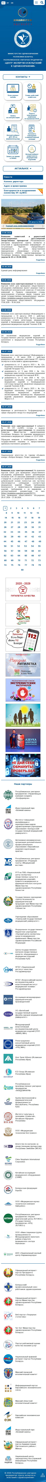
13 (38, 513)
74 (5, 565)
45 (12, 541)
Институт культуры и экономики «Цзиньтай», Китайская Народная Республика (25, 1117)
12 (31, 513)
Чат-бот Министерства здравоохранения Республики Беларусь (28, 1330)
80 (22, 570)
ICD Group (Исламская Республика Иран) (24, 1072)
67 (39, 555)
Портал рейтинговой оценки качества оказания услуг (27, 1344)
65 (26, 555)
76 (19, 565)
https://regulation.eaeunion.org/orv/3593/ (18, 298)
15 (12, 517)
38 (5, 536)
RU (3, 3)
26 (5, 527)
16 (19, 517)
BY (8, 3)
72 (32, 560)
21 (12, 522)
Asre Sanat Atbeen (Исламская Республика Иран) (28, 1058)
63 (12, 555)
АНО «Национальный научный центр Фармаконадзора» (28, 1254)
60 (32, 551)
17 (26, 517)
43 (39, 536)
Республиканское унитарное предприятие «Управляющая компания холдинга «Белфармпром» (28, 795)
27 (12, 527)
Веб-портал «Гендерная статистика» (25, 1315)
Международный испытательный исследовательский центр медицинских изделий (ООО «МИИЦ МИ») (27, 1029)
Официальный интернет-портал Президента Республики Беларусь (26, 1272)
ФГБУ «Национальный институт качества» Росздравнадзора (25, 969)
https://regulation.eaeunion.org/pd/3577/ (18, 493)
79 (39, 565)
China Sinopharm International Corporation (27, 1160)
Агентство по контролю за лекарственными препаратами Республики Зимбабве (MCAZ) (28, 1146)
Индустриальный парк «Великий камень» (24, 809)
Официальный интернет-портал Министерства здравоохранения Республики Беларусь (28, 1301)
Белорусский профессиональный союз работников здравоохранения (28, 1287)
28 (19, 527)
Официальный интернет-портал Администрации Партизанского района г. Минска (26, 1445)
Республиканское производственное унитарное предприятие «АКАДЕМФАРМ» (28, 1087)
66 (32, 555)
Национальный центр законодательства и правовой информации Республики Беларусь (28, 1459)
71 (26, 560)
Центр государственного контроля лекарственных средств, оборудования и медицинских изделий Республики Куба (26, 954)
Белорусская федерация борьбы (26, 1189)
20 (5, 522)
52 (18, 546)
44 (5, 541)
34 (19, 532)
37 (40, 532)
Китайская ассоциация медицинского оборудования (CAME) (27, 1175)
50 (5, 546)
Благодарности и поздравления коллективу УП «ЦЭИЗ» (20, 191)
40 (19, 536)
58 (19, 551)
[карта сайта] (43, 1476)
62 (5, 555)
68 (5, 560)
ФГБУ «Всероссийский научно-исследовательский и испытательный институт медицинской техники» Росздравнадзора (28, 984)
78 (32, 565)
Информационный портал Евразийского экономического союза (28, 1387)
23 (25, 522)
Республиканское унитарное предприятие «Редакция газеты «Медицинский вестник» (27, 862)
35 (26, 532)
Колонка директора (13, 181)
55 (39, 546)
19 (39, 517)
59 (26, 551)
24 (32, 522)
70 (19, 560)
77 (26, 565)
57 (12, 551)
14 (6, 517)
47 (26, 541)
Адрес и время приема (15, 186)
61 (39, 551)
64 (19, 555)
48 (33, 541)
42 (32, 536)
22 (18, 522)
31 (39, 527)
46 (19, 541)
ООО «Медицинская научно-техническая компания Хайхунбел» (27, 1203)
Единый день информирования (20, 226)
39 (12, 536)
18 (32, 517)
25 (39, 522)
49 (40, 541)
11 (25, 513)
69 (12, 560)
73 (39, 560)
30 (32, 527)
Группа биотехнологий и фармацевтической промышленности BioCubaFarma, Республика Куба (27, 1102)
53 (25, 546)
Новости (8, 177)
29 (26, 527)
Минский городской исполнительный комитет (26, 1373)
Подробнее (40, 260)
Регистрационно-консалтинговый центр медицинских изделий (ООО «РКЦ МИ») (27, 1044)
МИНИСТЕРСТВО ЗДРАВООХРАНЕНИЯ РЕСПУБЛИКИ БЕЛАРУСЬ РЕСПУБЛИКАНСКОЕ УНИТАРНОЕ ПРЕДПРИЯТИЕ (23, 60)
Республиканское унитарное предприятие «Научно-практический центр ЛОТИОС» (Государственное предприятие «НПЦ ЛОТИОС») (28, 1220)
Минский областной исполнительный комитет (26, 1402)
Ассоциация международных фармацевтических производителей (27, 999)
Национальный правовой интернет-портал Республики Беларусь (28, 1359)
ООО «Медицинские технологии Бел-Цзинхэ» (26, 1131)
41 (26, 536)
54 (32, 546)
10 (18, 513)
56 (5, 551)
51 (12, 546)
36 (33, 532)
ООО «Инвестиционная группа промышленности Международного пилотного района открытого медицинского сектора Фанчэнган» (28, 1238)
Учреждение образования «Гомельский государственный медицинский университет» (28, 919)
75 (12, 565)
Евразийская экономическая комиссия (27, 1416)
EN (12, 3)
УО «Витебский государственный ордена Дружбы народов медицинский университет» (28, 1014)
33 (11, 532)
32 (5, 532)
